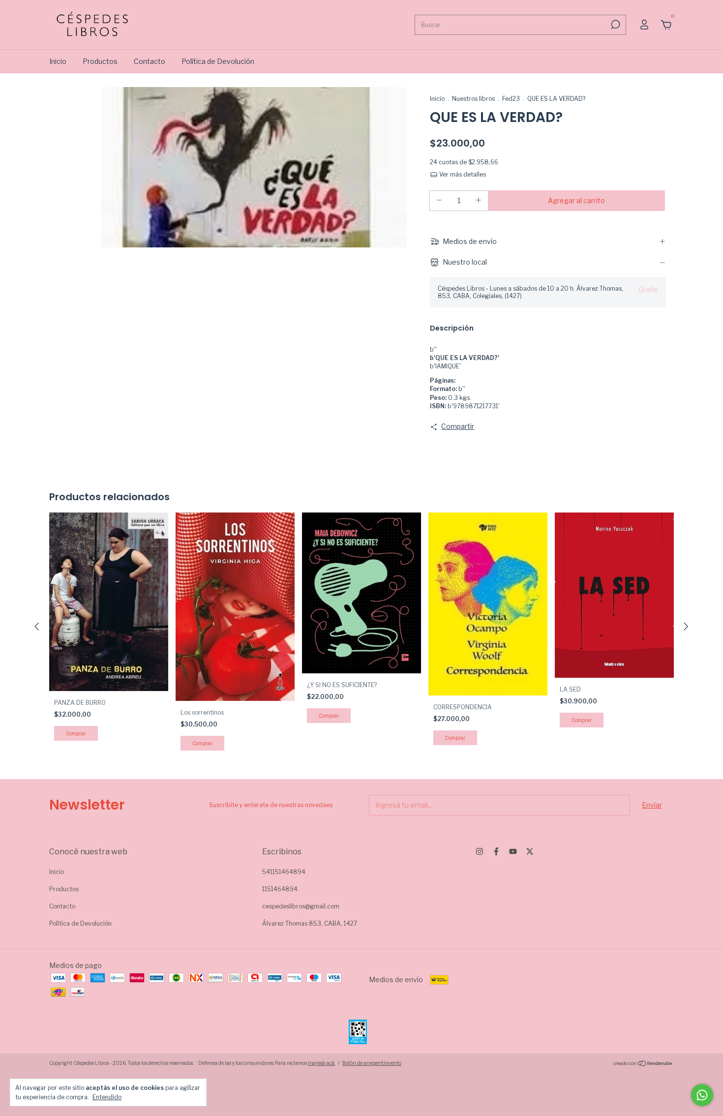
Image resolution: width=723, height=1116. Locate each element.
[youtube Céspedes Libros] (513, 851)
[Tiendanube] (643, 1064)
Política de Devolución (217, 61)
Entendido (106, 1097)
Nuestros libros (473, 98)
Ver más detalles (462, 174)
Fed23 (511, 98)
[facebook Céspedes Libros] (496, 851)
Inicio (57, 61)
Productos (100, 61)
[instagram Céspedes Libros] (479, 851)
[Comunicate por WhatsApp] (702, 1095)
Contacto (149, 61)
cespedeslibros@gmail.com (300, 906)
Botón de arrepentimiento (371, 1063)
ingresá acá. (321, 1063)
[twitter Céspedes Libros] (530, 851)
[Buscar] (614, 24)
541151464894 (283, 871)
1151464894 (280, 889)
